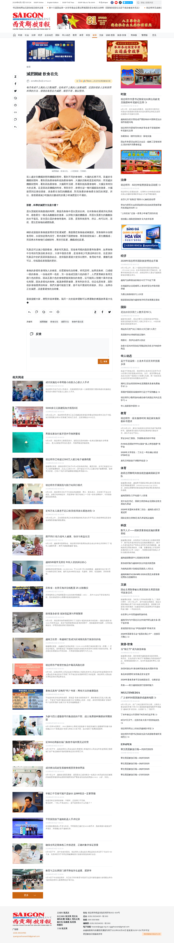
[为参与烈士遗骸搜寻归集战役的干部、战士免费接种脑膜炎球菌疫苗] (27, 725)
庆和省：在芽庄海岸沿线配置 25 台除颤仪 (67, 588)
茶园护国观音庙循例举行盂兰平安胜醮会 (139, 392)
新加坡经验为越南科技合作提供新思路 (138, 563)
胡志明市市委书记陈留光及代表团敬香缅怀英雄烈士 (141, 735)
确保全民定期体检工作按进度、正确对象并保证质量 (72, 845)
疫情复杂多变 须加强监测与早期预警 (64, 613)
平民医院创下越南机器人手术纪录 (63, 819)
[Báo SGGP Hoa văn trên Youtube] (116, 2)
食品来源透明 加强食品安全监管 (135, 674)
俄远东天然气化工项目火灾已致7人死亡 (139, 329)
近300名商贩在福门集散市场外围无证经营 (67, 742)
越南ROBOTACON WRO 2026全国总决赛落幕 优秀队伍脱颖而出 (140, 575)
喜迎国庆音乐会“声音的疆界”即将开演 (138, 628)
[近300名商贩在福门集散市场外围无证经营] (27, 751)
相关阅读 (18, 377)
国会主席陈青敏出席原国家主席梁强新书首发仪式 (140, 591)
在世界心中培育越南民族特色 (134, 614)
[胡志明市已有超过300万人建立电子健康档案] (27, 468)
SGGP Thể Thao (68, 2)
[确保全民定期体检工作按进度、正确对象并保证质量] (27, 853)
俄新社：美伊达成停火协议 (133, 340)
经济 (40, 35)
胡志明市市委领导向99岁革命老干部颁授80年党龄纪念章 (140, 129)
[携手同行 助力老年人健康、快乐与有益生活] (27, 545)
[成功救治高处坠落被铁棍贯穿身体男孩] (27, 776)
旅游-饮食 (121, 35)
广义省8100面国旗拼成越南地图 (137, 697)
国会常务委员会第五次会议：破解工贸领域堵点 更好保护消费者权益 (141, 143)
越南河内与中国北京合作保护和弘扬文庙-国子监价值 (140, 621)
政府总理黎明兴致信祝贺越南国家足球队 (140, 474)
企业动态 (49, 35)
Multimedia (130, 692)
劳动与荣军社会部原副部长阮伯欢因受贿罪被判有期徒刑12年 (141, 206)
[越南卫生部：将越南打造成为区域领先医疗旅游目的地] (27, 648)
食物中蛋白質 (77, 322)
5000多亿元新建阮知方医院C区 (62, 408)
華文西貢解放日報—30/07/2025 (135, 758)
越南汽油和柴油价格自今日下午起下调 (138, 280)
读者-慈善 (110, 35)
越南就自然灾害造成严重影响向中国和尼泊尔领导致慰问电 (141, 120)
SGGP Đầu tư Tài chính (86, 2)
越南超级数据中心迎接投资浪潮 (135, 557)
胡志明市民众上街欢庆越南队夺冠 (136, 728)
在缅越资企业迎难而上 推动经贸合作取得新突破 (140, 287)
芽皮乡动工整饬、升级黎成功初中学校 (138, 438)
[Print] (15, 105)
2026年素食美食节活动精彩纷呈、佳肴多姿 (140, 679)
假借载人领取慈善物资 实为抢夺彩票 (137, 219)
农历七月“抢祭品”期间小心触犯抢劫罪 (138, 199)
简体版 (134, 35)
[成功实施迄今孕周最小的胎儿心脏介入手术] (27, 391)
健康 (95, 35)
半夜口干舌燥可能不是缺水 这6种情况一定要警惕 (71, 793)
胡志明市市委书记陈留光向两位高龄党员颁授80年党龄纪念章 (140, 101)
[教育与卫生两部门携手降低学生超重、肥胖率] (27, 879)
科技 (88, 35)
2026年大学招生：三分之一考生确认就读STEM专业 (139, 453)
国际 (57, 35)
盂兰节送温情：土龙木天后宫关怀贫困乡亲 (140, 362)
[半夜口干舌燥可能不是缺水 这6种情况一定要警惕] (27, 802)
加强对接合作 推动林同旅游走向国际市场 (139, 668)
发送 (105, 361)
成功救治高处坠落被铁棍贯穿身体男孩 (65, 767)
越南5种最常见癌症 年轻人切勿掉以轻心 (66, 562)
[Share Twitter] (15, 91)
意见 (154, 35)
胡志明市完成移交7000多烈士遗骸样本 (130, 8)
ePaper (126, 744)
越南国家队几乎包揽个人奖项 (134, 495)
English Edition (52, 2)
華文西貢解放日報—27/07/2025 (135, 774)
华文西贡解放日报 (31, 21)
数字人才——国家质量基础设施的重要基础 (140, 532)
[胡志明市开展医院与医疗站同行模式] (27, 494)
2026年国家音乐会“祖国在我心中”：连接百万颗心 (140, 635)
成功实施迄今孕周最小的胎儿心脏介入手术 (67, 382)
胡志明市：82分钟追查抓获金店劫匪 (139, 184)
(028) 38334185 (19, 933)
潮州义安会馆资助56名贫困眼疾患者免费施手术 (140, 385)
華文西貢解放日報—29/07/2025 (135, 763)
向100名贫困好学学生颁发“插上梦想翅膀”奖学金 (140, 445)
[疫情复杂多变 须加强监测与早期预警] (27, 622)
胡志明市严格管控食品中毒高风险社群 (65, 665)
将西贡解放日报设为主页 (152, 934)
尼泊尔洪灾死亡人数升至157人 (136, 312)
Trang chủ (14, 35)
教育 (75, 35)
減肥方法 (65, 322)
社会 (27, 35)
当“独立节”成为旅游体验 (133, 649)
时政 (20, 35)
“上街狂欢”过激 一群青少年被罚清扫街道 (139, 213)
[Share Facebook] (15, 84)
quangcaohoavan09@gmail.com (26, 936)
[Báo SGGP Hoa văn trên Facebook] (112, 2)
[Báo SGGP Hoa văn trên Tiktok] (120, 2)
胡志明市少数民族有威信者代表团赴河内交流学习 (141, 398)
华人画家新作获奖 (129, 406)
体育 (81, 35)
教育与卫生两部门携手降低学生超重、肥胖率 (68, 870)
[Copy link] (15, 112)
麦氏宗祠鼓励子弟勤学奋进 (133, 460)
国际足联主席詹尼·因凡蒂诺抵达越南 (137, 518)
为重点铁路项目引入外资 (132, 294)
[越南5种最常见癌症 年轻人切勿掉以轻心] (27, 571)
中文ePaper (103, 2)
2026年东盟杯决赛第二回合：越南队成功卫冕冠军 (140, 511)
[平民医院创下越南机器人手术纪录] (27, 828)
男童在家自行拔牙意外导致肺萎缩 (63, 433)
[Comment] (15, 119)
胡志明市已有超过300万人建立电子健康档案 (68, 459)
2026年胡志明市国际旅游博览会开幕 (139, 260)
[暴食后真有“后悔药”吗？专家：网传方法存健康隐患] (27, 699)
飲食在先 (54, 322)
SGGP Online (38, 2)
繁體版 (145, 35)
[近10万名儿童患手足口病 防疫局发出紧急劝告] (27, 519)
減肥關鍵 (43, 322)
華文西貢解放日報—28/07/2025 (135, 769)
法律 (33, 35)
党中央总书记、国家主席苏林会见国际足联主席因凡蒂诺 (141, 502)
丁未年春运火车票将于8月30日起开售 (138, 714)
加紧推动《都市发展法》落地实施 (136, 136)
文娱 (101, 35)
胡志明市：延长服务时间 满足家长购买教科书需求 (140, 420)
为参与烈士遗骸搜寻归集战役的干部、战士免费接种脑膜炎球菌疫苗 (79, 718)
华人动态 (66, 35)
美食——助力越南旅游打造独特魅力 (137, 685)
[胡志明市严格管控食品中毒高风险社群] (27, 673)
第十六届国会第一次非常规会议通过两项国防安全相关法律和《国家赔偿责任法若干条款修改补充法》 (61, 8)
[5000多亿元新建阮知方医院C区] (27, 416)
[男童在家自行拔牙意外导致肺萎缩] (27, 442)
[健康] (15, 127)
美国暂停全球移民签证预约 (133, 334)
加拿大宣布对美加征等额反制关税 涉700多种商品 (141, 347)
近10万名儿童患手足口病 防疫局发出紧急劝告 (69, 510)
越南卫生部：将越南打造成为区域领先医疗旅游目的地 (73, 639)
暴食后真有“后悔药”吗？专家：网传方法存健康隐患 (72, 690)
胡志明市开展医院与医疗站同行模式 (64, 485)
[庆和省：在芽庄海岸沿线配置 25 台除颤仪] (27, 596)
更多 (26, 895)
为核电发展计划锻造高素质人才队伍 (137, 568)
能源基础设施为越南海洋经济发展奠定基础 (140, 300)
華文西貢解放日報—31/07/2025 (137, 749)
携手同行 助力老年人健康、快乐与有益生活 (68, 536)
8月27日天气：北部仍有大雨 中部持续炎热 (140, 720)
